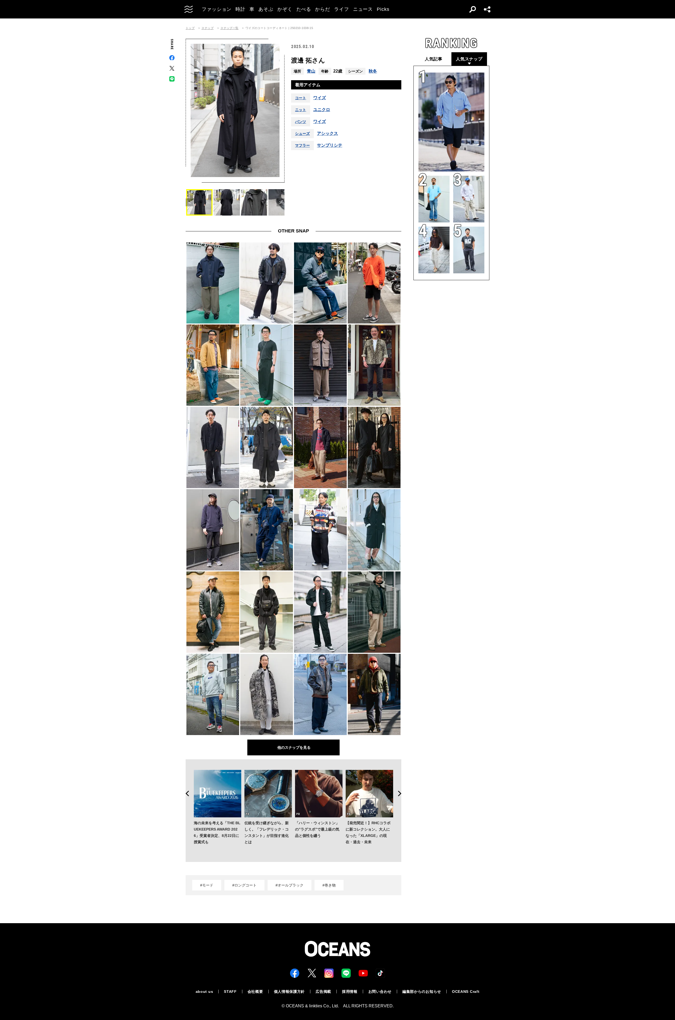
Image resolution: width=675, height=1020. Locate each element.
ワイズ (319, 98)
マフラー (302, 145)
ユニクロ (321, 110)
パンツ (300, 122)
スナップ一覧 (229, 28)
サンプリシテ (329, 145)
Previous (186, 793)
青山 (311, 71)
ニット (300, 110)
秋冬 (373, 71)
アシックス (327, 133)
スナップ (207, 28)
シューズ (302, 133)
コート (300, 98)
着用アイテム (307, 85)
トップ (190, 28)
